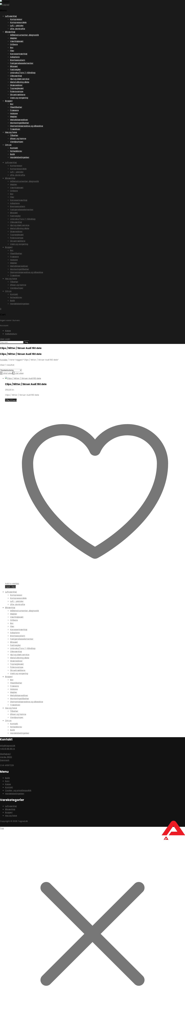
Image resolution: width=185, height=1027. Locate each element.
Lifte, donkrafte (17, 28)
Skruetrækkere (17, 94)
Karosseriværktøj (18, 53)
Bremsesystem (17, 60)
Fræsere (14, 110)
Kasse (8, 330)
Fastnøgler (15, 69)
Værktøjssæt (16, 41)
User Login (5, 339)
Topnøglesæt (17, 88)
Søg (26, 342)
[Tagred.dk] (4, 1)
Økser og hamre (18, 138)
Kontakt (14, 147)
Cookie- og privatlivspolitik (18, 790)
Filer (12, 50)
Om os (8, 144)
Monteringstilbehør (19, 122)
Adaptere (15, 56)
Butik (12, 154)
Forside (3, 359)
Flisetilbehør (16, 107)
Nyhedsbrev (16, 151)
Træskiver (15, 129)
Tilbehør (14, 135)
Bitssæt (14, 66)
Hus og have (11, 132)
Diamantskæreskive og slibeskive (26, 126)
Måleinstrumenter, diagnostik (24, 35)
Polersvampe (16, 91)
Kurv (7, 781)
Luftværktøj (11, 16)
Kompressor (16, 19)
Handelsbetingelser (19, 157)
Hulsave (14, 113)
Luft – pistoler (17, 25)
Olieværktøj (16, 75)
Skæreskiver (16, 85)
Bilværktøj (10, 31)
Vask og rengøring (19, 97)
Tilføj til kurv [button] (11, 400)
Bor (11, 47)
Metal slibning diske (19, 82)
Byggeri (8, 100)
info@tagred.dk (7, 745)
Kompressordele (18, 22)
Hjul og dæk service (19, 78)
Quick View (10, 586)
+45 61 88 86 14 (7, 748)
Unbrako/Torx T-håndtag (22, 72)
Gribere (14, 44)
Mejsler (13, 38)
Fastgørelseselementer (21, 63)
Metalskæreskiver (19, 119)
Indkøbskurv (11, 333)
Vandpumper (16, 141)
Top (2, 828)
